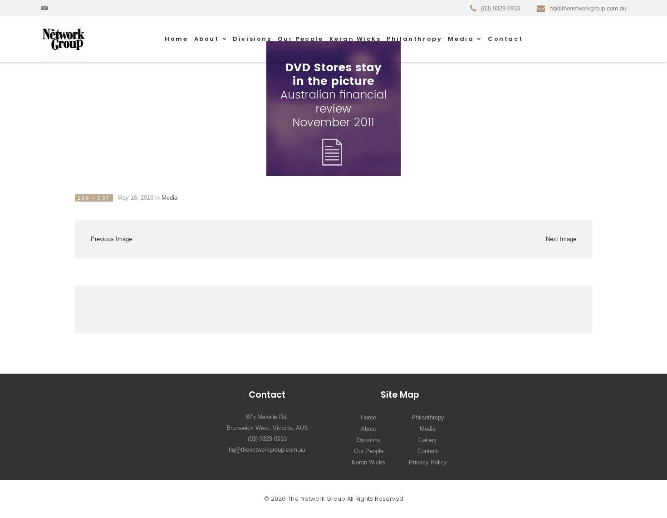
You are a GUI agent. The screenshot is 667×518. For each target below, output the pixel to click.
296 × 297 (94, 198)
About (206, 39)
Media (461, 39)
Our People (301, 39)
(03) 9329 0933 (267, 438)
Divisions (252, 39)
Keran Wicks (355, 39)
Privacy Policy (428, 462)
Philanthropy (414, 39)
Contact (505, 39)
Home (176, 39)
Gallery (427, 440)
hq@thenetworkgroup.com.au (267, 449)
